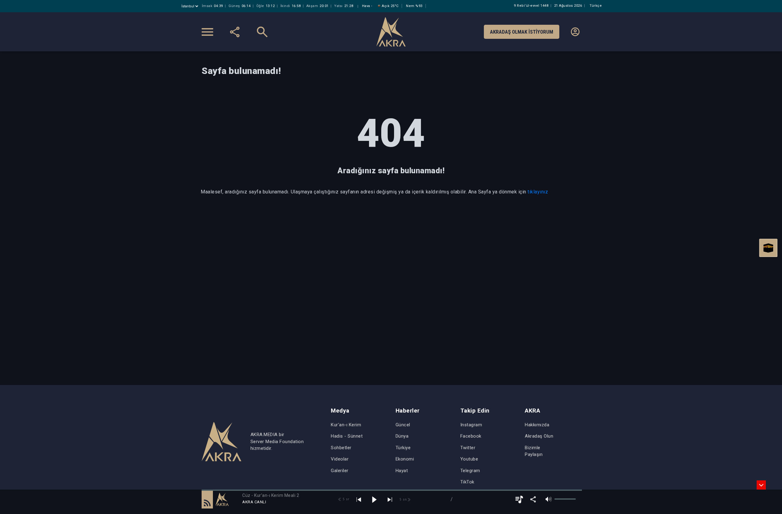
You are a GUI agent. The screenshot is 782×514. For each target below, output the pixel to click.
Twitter (468, 447)
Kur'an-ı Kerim (346, 425)
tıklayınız (538, 192)
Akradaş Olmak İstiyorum (521, 32)
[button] (207, 499)
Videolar (340, 459)
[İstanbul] (190, 6)
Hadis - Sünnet (347, 436)
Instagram (471, 425)
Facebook (470, 436)
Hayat (402, 470)
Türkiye (403, 447)
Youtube (469, 459)
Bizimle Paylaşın (534, 451)
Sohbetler (341, 447)
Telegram (470, 470)
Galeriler (340, 470)
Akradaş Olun (539, 436)
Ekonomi (405, 459)
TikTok (467, 482)
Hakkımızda (537, 425)
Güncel (403, 425)
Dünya (402, 436)
